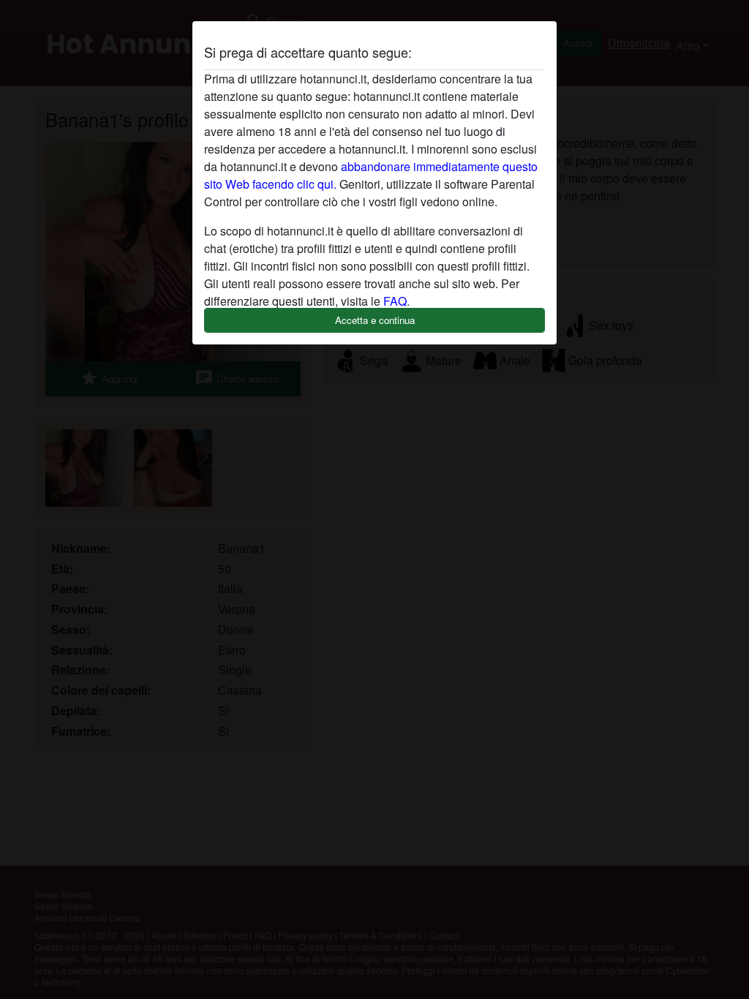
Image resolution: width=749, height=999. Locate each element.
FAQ (395, 301)
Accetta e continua (375, 320)
